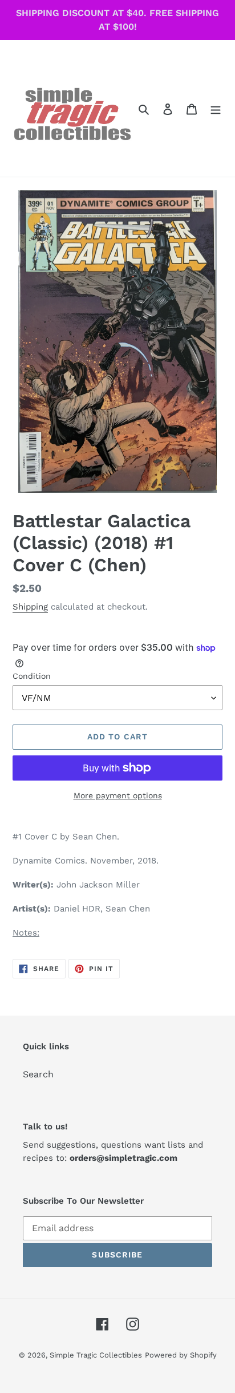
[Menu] (216, 108)
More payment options (118, 795)
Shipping (30, 607)
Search (38, 1074)
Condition (32, 675)
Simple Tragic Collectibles (96, 1355)
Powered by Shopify (181, 1355)
